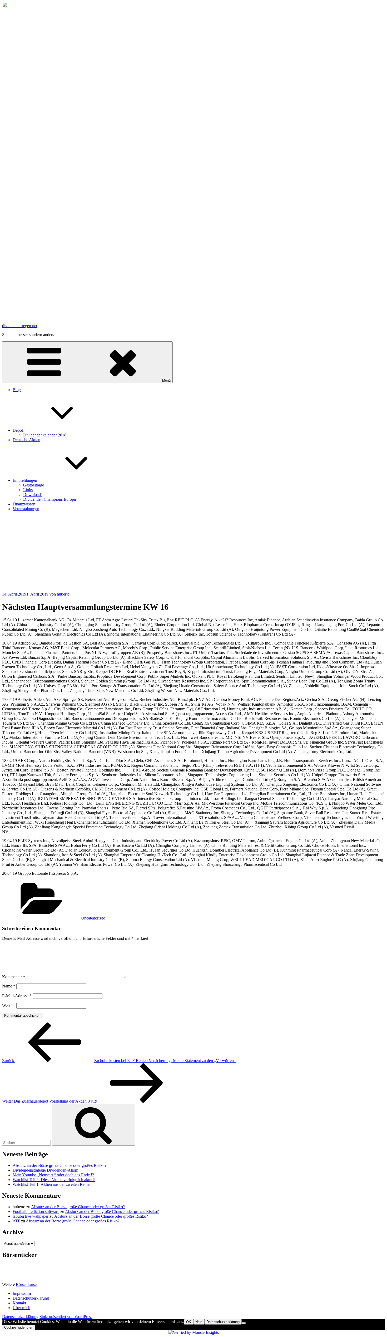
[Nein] (244, 1323)
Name (8, 986)
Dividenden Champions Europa (49, 499)
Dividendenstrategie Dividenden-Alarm (45, 1170)
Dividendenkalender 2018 (44, 435)
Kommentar (13, 977)
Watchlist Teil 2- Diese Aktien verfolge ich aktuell (54, 1179)
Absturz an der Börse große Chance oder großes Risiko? (59, 1165)
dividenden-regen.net (19, 325)
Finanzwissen (24, 504)
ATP (16, 1221)
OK (188, 1322)
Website (8, 1005)
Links (28, 490)
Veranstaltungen (26, 509)
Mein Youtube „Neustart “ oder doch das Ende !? (53, 1175)
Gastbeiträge (33, 485)
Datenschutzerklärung (31, 1298)
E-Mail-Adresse (17, 996)
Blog (17, 389)
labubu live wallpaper (30, 1216)
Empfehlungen (25, 480)
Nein (198, 1322)
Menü (166, 380)
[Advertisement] (193, 552)
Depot (18, 430)
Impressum (22, 1293)
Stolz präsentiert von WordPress (65, 1316)
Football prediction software (36, 1211)
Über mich (21, 1307)
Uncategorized (93, 918)
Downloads (32, 494)
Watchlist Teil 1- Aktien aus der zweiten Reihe (51, 1184)
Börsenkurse (26, 1284)
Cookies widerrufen (18, 1327)
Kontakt (19, 1303)
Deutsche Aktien (26, 440)
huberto (63, 594)
